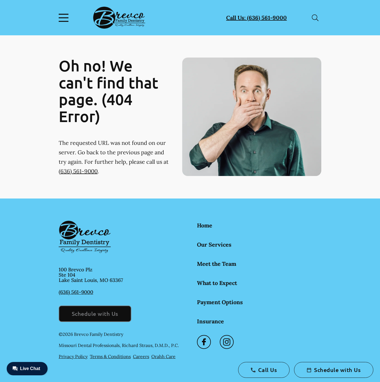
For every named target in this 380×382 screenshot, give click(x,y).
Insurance (210, 321)
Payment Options (220, 302)
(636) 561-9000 (78, 171)
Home (204, 225)
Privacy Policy (73, 356)
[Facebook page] (204, 342)
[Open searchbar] (315, 18)
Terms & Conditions (110, 356)
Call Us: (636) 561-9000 (256, 17)
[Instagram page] (227, 342)
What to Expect (217, 282)
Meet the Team (216, 263)
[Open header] (65, 18)
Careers (141, 356)
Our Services (214, 244)
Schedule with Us (95, 313)
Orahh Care (163, 356)
